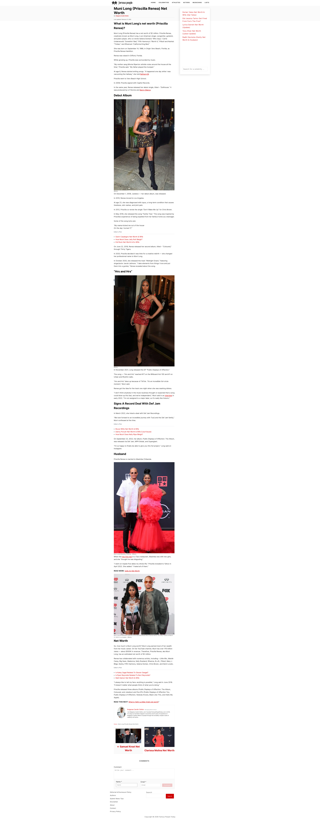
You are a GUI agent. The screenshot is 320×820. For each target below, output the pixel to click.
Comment (118, 767)
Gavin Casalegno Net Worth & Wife (129, 237)
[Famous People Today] (122, 3)
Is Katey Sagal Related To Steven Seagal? (132, 673)
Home (115, 724)
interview (168, 396)
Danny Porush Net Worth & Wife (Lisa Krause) (133, 432)
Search (149, 792)
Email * (143, 782)
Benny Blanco (145, 90)
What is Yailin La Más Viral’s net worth (143, 702)
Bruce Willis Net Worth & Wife (127, 429)
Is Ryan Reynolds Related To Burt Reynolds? (133, 675)
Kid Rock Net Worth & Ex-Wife (127, 242)
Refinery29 (144, 74)
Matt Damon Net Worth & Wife (127, 678)
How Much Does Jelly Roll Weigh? (129, 239)
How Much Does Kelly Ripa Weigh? (129, 434)
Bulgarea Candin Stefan (122, 16)
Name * (119, 782)
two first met (127, 557)
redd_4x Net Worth (132, 571)
